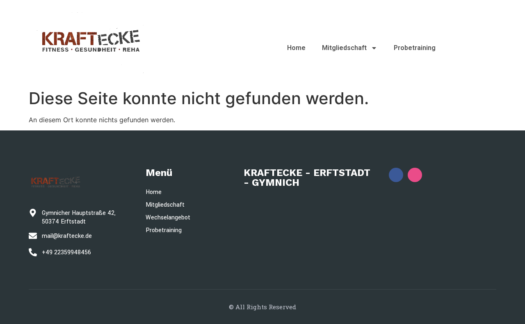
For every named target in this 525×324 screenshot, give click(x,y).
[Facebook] (396, 175)
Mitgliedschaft (344, 48)
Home (296, 48)
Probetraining (415, 48)
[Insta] (415, 175)
